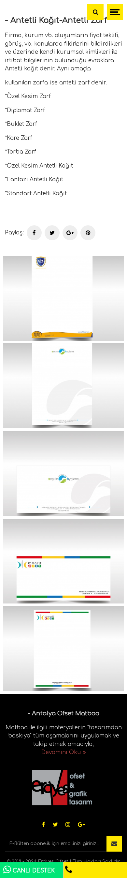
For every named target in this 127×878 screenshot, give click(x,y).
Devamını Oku (62, 752)
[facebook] (44, 825)
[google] (81, 825)
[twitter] (55, 825)
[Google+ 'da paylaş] (70, 232)
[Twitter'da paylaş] (52, 232)
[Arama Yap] (95, 12)
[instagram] (68, 825)
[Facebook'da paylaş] (34, 232)
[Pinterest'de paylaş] (87, 232)
